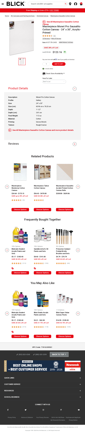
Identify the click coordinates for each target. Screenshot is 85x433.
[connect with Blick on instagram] (43, 411)
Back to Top (58, 354)
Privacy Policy (12, 417)
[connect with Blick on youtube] (79, 411)
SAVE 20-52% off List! (19, 259)
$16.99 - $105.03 (62, 320)
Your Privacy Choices (42, 417)
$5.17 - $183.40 (17, 257)
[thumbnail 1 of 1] (22, 61)
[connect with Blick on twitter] (26, 411)
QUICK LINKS (9, 378)
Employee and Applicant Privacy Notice (73, 419)
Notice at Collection (27, 417)
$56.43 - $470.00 (40, 193)
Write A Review (56, 38)
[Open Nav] (3, 4)
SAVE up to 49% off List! (20, 196)
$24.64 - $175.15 (18, 193)
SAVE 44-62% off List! (63, 259)
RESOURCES (9, 391)
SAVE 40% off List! (40, 259)
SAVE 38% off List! (51, 48)
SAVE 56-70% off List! (63, 323)
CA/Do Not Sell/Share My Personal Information (58, 419)
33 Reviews (46, 38)
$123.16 (57, 52)
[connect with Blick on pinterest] (61, 411)
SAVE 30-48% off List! (41, 196)
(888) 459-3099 (41, 355)
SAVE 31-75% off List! (41, 323)
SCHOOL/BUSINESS (11, 397)
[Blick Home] (16, 4)
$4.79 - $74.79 (61, 257)
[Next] (78, 187)
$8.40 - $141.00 (40, 257)
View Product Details (66, 42)
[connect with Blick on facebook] (8, 411)
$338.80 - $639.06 (63, 193)
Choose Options (20, 210)
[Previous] (7, 187)
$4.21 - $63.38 (39, 320)
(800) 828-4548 (24, 355)
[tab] (42, 88)
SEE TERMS (54, 10)
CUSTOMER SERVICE (12, 384)
